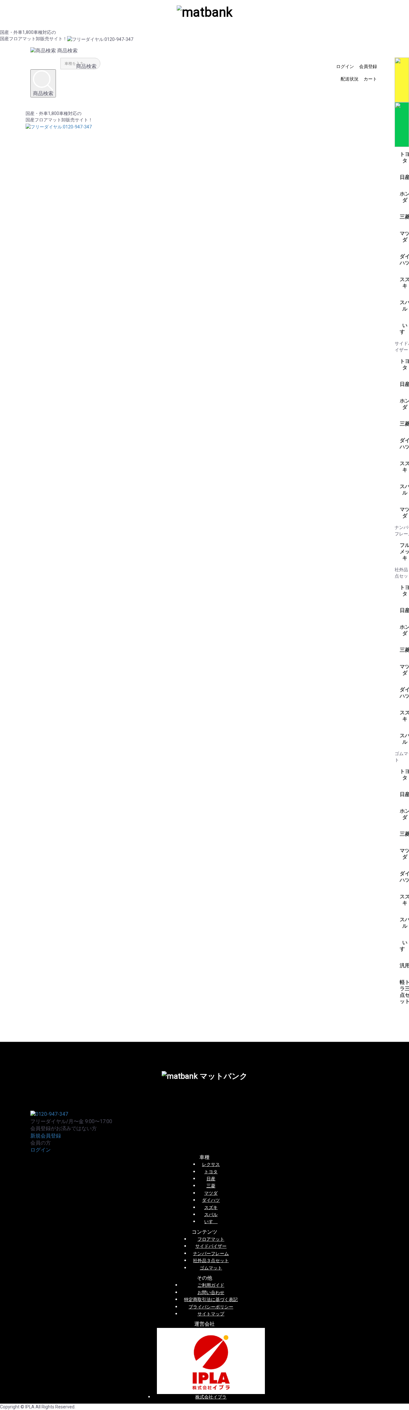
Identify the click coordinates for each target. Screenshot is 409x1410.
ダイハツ (211, 1200)
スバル (211, 1214)
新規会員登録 (45, 1136)
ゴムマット (211, 1267)
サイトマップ (210, 1313)
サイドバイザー (211, 1246)
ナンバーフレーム (211, 1253)
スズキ (211, 1207)
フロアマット (210, 1239)
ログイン (40, 1150)
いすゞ (211, 1221)
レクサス (211, 1164)
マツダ (211, 1193)
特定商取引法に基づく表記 (211, 1299)
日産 (210, 1178)
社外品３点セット (211, 1260)
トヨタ (211, 1171)
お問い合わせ (210, 1292)
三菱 (210, 1185)
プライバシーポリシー (211, 1306)
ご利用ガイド (210, 1285)
